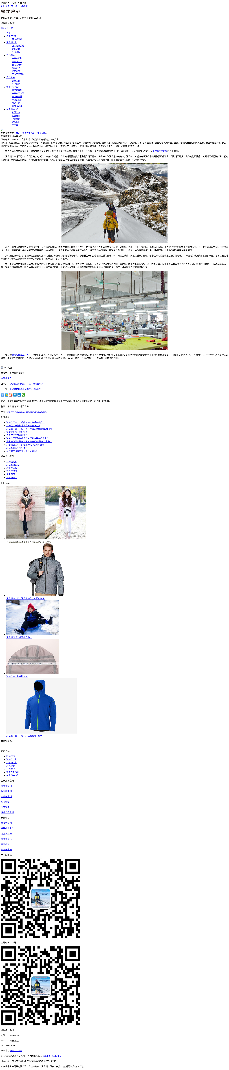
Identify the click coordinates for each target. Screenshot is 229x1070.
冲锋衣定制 (11, 36)
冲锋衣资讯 (17, 100)
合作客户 (10, 77)
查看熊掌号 (6, 378)
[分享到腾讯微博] (15, 395)
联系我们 (25, 6)
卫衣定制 (16, 71)
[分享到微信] (23, 395)
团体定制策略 (18, 46)
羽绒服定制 (17, 65)
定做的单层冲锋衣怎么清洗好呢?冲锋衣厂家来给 (29, 441)
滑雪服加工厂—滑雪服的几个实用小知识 (25, 445)
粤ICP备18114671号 (52, 1056)
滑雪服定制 (11, 42)
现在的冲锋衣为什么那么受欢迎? (21, 451)
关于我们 (15, 6)
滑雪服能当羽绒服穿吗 (17, 432)
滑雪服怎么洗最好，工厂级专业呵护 (26, 384)
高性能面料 (17, 39)
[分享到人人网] (19, 395)
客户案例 (16, 84)
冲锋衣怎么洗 (18, 93)
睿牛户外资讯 (12, 87)
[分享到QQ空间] (6, 395)
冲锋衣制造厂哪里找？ (17, 448)
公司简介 (16, 112)
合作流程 (16, 52)
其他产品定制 (18, 74)
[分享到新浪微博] (11, 395)
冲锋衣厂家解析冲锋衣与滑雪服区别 (23, 426)
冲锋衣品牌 (17, 96)
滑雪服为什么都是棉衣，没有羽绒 (25, 389)
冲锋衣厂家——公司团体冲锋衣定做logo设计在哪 (29, 429)
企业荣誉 (16, 119)
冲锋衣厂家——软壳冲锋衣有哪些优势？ (25, 422)
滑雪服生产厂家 (160, 151)
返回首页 (5, 6)
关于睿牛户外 (12, 109)
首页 (8, 33)
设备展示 (16, 116)
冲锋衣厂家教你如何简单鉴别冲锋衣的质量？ (27, 438)
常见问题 (16, 103)
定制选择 (16, 49)
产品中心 (10, 55)
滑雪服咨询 (17, 106)
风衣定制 (16, 68)
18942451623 (7, 28)
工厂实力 (16, 125)
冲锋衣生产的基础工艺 (17, 435)
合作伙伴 (16, 81)
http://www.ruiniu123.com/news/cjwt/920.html (27, 412)
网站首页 (10, 756)
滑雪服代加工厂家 (20, 355)
